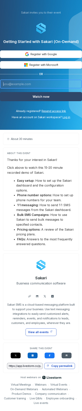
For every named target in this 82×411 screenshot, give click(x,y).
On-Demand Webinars (24, 389)
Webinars (41, 384)
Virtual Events (58, 384)
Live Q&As (36, 398)
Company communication (51, 393)
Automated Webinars (55, 389)
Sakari (41, 278)
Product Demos (21, 393)
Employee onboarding (60, 398)
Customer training (15, 398)
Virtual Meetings (21, 384)
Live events (41, 403)
